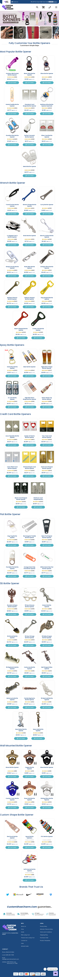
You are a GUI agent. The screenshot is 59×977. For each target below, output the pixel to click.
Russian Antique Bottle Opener (12, 605)
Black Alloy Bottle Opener (29, 74)
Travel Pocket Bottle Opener (12, 205)
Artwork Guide (24, 946)
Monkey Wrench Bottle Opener (12, 298)
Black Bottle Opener (46, 767)
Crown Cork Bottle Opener (38, 329)
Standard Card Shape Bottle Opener (29, 105)
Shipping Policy (44, 935)
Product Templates (45, 940)
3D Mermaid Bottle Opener (47, 699)
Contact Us (24, 940)
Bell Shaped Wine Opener (46, 668)
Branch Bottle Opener (46, 605)
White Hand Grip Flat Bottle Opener (46, 567)
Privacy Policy (43, 926)
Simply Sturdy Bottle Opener (12, 267)
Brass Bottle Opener (12, 767)
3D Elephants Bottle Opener (12, 668)
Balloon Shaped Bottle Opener (29, 298)
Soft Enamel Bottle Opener (29, 870)
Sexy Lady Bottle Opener (38, 730)
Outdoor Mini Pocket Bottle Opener (12, 74)
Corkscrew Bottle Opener (29, 668)
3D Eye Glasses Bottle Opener (29, 605)
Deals (22, 932)
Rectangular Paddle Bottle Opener (29, 536)
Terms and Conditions (46, 932)
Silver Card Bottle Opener (46, 136)
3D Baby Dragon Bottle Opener (47, 636)
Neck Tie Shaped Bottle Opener (47, 536)
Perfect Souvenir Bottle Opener (29, 136)
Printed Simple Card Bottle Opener (29, 467)
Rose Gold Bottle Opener (29, 799)
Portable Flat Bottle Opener (12, 567)
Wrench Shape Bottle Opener (29, 205)
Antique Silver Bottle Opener (46, 267)
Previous (2, 32)
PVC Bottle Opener (47, 836)
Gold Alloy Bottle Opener (12, 367)
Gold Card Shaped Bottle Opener (47, 467)
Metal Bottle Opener (29, 166)
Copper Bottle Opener (29, 768)
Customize (12, 82)
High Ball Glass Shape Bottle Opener (29, 398)
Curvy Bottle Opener (46, 204)
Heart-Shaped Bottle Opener (21, 329)
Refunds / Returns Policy (46, 929)
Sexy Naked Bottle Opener (21, 730)
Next (57, 32)
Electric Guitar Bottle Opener (46, 236)
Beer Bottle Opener (29, 367)
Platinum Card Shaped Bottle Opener (38, 499)
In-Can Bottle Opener (12, 398)
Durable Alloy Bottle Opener (12, 136)
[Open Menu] (55, 7)
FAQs (22, 929)
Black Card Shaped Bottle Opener (21, 498)
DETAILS (55, 1)
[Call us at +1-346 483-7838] (50, 7)
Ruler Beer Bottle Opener (29, 267)
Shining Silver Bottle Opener (47, 799)
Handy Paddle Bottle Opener (12, 105)
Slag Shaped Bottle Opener (47, 298)
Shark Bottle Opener (29, 235)
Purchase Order (44, 937)
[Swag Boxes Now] (15, 2)
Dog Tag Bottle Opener (12, 536)
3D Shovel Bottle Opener (12, 636)
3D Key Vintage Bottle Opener (29, 636)
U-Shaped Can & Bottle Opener (12, 236)
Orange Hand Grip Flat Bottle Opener (29, 567)
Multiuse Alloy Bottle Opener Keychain (46, 105)
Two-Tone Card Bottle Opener (47, 436)
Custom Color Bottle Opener (12, 799)
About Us (23, 926)
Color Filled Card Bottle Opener (12, 467)
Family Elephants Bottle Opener (29, 699)
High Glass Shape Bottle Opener (46, 367)
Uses (22, 943)
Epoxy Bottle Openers (29, 837)
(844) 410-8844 (10, 952)
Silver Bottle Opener (47, 73)
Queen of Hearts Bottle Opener (29, 436)
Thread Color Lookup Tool (27, 937)
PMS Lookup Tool (25, 935)
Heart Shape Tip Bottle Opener (47, 398)
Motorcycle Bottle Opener (12, 699)
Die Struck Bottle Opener (12, 837)
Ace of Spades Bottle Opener (12, 436)
